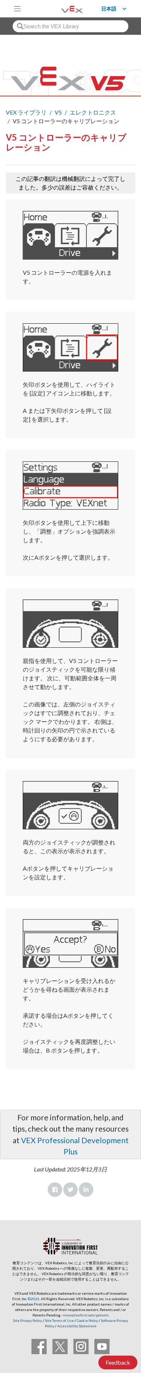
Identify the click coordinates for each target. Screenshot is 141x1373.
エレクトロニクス (93, 112)
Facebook (55, 1189)
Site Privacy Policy (27, 1320)
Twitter (70, 1189)
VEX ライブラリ (26, 112)
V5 (58, 112)
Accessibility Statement (77, 1326)
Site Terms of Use (59, 1320)
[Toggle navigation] (17, 8)
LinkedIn (86, 1189)
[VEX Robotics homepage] (63, 8)
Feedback (118, 1362)
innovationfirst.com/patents (86, 1315)
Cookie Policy (87, 1320)
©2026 (33, 1299)
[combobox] (70, 26)
